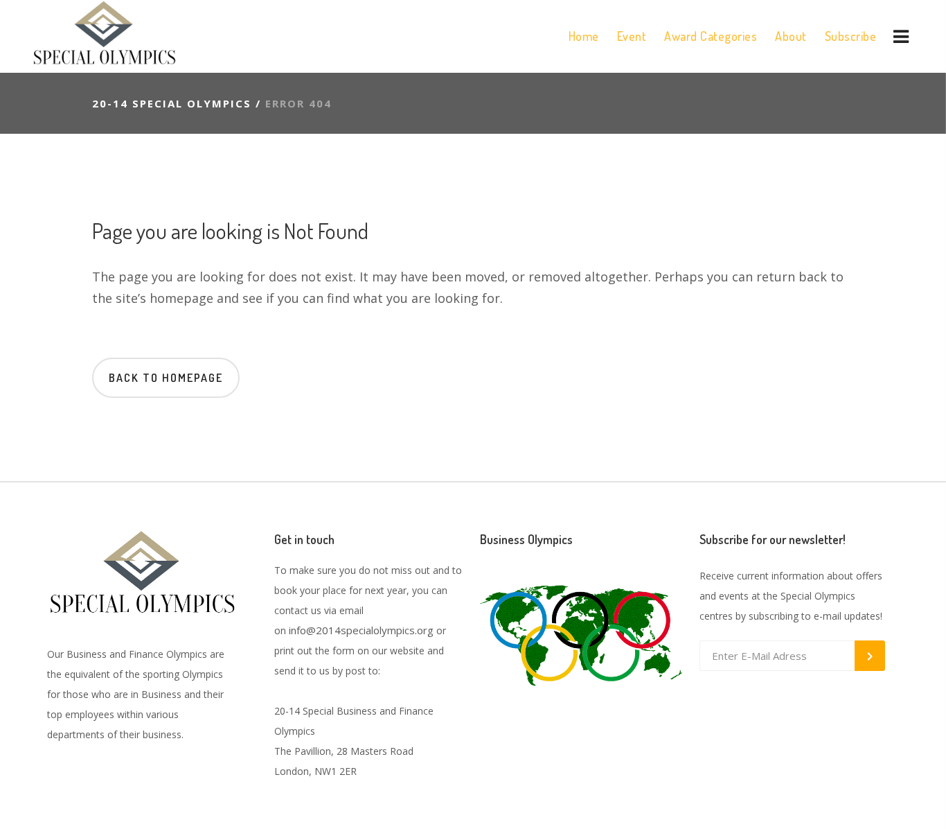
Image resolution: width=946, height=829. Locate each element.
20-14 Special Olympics (171, 103)
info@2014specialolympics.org (361, 630)
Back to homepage (166, 378)
